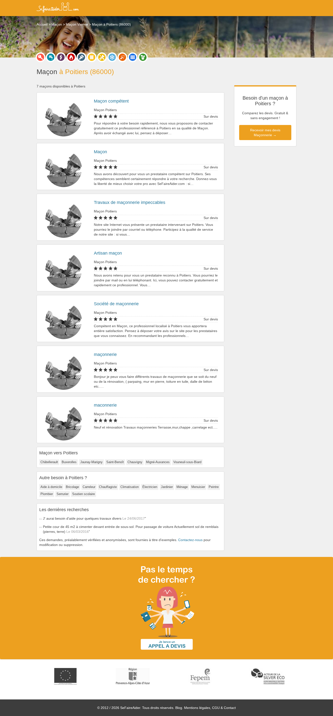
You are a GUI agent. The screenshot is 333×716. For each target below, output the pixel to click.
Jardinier (167, 487)
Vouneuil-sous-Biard (187, 462)
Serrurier (63, 494)
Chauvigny (134, 462)
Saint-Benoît (115, 462)
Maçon (100, 151)
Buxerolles (69, 462)
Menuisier (198, 487)
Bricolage (72, 487)
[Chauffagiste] (71, 57)
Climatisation (129, 487)
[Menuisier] (92, 57)
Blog (178, 708)
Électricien (149, 487)
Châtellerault (49, 462)
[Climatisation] (112, 57)
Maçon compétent (111, 101)
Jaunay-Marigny (91, 462)
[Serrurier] (40, 57)
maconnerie (105, 405)
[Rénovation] (102, 57)
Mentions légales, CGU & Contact (210, 708)
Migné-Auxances (158, 462)
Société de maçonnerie (116, 303)
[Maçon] (122, 57)
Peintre (214, 487)
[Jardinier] (143, 57)
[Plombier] (51, 57)
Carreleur (89, 487)
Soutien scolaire (83, 494)
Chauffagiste (108, 487)
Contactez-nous (190, 540)
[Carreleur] (133, 57)
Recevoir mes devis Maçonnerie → (265, 132)
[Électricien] (61, 57)
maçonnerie (105, 354)
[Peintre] (81, 57)
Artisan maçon (108, 253)
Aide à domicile (51, 487)
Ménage (182, 487)
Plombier (46, 494)
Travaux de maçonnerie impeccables (129, 202)
